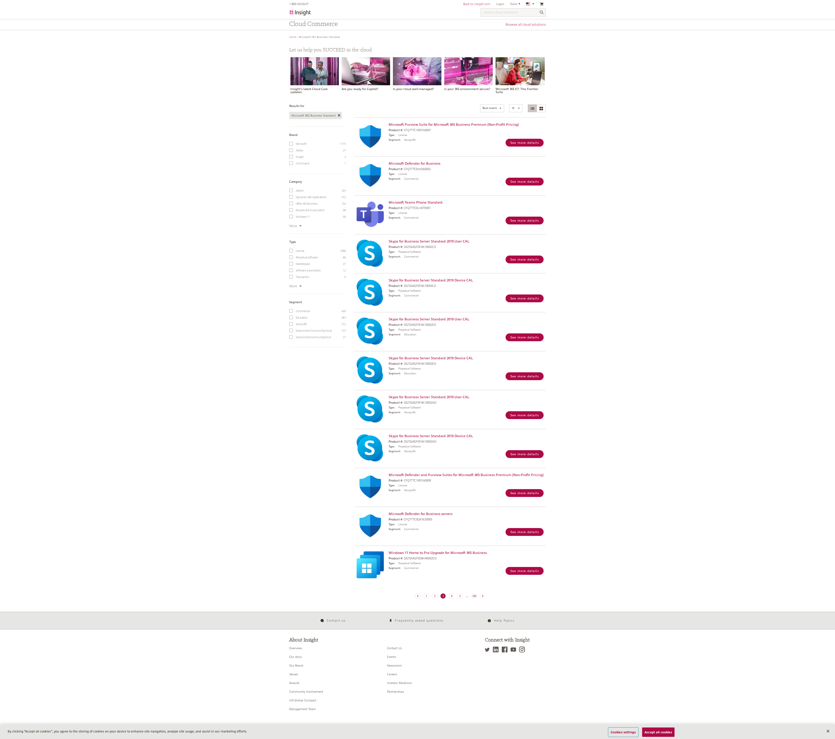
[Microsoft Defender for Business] (370, 175)
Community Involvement (306, 691)
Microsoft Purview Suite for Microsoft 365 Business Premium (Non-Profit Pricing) (454, 124)
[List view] (532, 108)
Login (500, 4)
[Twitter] (488, 649)
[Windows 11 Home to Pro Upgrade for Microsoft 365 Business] (370, 564)
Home (293, 37)
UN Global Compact (302, 700)
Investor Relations (399, 683)
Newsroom (394, 665)
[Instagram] (523, 649)
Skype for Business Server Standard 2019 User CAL (429, 241)
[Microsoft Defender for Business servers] (370, 525)
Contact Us (394, 648)
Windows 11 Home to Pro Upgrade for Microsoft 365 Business (438, 553)
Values (293, 674)
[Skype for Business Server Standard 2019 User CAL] (370, 253)
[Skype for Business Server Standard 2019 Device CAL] (370, 292)
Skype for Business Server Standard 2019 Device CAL (431, 280)
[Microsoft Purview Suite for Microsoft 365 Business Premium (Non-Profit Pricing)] (370, 136)
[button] (492, 108)
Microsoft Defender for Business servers (421, 514)
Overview (295, 648)
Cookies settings (623, 732)
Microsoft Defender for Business (414, 163)
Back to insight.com (476, 4)
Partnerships (395, 691)
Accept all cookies (658, 732)
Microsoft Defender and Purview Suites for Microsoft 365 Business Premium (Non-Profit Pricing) (466, 475)
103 (474, 596)
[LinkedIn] (497, 649)
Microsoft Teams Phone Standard (416, 202)
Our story (295, 657)
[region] (417, 731)
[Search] (542, 12)
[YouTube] (514, 649)
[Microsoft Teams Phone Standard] (370, 214)
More (293, 226)
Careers (392, 674)
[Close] (828, 731)
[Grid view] (541, 108)
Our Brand (296, 665)
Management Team (302, 709)
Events (391, 657)
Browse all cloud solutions (526, 25)
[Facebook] (506, 649)
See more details (524, 142)
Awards (294, 683)
